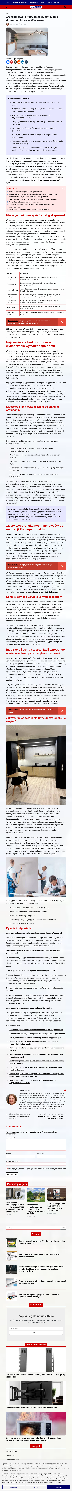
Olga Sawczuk (14, 24)
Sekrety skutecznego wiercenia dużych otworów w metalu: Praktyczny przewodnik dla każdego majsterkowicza (41, 1269)
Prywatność (24, 2)
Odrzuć (36, 1487)
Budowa (9, 1451)
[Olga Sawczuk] (11, 1099)
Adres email (41, 1154)
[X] (15, 62)
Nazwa (9, 1154)
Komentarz (10, 1138)
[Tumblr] (26, 62)
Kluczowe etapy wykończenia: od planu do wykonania (28, 197)
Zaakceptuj (58, 1487)
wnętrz (9, 607)
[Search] (65, 7)
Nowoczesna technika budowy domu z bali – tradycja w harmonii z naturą (36, 1209)
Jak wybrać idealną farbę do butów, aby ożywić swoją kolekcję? (35, 1038)
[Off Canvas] (7, 7)
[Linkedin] (22, 62)
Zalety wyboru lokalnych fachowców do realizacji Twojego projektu (33, 199)
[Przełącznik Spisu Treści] (62, 188)
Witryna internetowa (13, 1161)
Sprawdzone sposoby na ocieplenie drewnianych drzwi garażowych (37, 1034)
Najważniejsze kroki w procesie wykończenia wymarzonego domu (33, 194)
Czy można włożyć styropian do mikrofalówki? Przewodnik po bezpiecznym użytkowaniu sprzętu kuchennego (34, 1439)
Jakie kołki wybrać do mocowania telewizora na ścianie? (31, 1407)
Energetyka (10, 1460)
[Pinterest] (11, 62)
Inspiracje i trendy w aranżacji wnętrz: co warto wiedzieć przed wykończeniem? (31, 206)
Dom (7, 13)
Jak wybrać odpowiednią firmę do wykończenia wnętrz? (29, 209)
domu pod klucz (23, 938)
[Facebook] (8, 62)
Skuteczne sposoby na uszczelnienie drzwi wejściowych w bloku (36, 1030)
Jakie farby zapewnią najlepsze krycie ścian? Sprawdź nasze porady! (39, 1295)
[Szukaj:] (33, 1227)
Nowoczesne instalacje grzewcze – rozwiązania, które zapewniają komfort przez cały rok (15, 1206)
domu (8, 91)
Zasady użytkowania (38, 2)
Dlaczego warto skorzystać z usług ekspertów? (26, 192)
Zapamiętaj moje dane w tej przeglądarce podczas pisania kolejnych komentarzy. (37, 1169)
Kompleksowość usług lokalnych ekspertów (25, 202)
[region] (36, 1475)
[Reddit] (19, 62)
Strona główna (12, 2)
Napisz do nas (53, 2)
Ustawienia (13, 1487)
